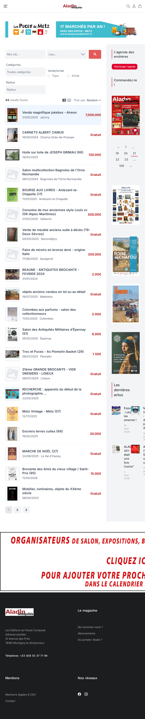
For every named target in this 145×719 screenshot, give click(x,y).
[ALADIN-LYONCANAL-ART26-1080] (126, 373)
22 (117, 159)
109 (121, 166)
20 (125, 153)
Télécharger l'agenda (124, 66)
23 (126, 159)
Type (55, 75)
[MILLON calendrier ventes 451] (126, 223)
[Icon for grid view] (69, 100)
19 (117, 153)
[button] (6, 6)
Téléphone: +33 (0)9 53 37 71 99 (26, 655)
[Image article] (116, 410)
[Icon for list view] (64, 100)
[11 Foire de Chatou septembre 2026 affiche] (126, 275)
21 (134, 153)
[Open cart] (139, 6)
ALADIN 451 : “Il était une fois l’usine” (129, 456)
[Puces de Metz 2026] (72, 36)
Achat (75, 75)
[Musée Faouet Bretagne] (126, 322)
